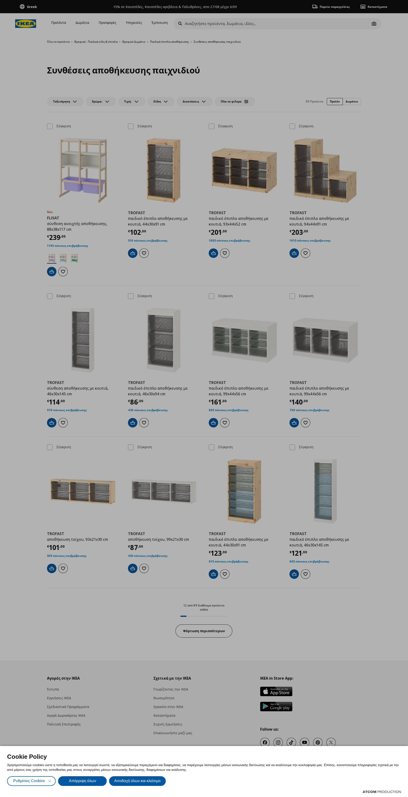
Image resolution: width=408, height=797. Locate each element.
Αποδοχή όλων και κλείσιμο (137, 781)
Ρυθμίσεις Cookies (29, 781)
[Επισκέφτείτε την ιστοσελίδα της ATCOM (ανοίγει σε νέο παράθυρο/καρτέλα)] (382, 791)
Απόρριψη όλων (82, 781)
